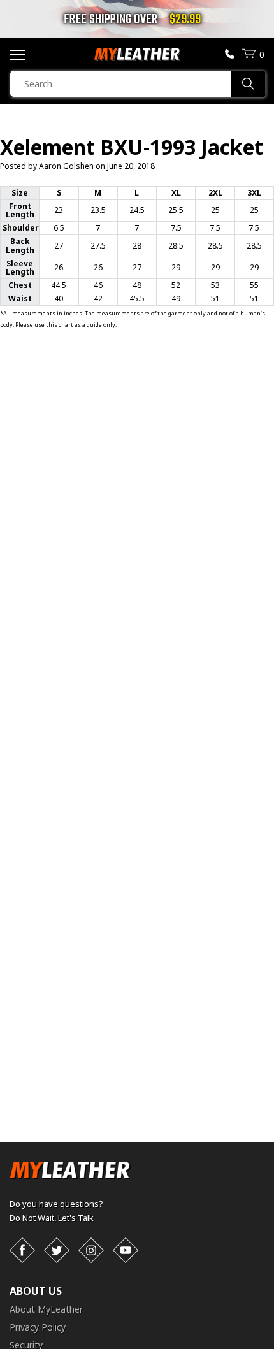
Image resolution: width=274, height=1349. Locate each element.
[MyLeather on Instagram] (91, 1250)
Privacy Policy (38, 1327)
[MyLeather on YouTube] (125, 1250)
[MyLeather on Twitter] (56, 1250)
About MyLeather (46, 1309)
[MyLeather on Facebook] (22, 1250)
